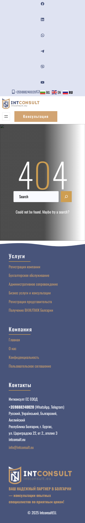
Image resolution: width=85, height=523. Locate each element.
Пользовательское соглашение (30, 366)
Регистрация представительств (30, 301)
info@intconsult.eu (21, 447)
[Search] (66, 196)
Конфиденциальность (24, 357)
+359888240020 (25, 91)
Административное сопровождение (33, 284)
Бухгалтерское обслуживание (29, 275)
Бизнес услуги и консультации (30, 292)
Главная (14, 339)
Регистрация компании (24, 266)
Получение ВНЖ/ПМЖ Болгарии (31, 310)
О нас (12, 348)
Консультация (36, 116)
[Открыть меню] (6, 116)
